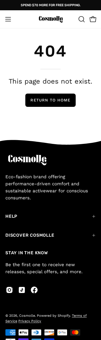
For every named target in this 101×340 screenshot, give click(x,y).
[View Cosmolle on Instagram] (9, 290)
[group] (50, 5)
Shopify (64, 315)
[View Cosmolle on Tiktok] (22, 290)
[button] (81, 19)
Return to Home (50, 100)
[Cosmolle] (50, 19)
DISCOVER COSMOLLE (29, 235)
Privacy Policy (29, 321)
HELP (11, 216)
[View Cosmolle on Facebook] (34, 290)
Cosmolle (27, 315)
